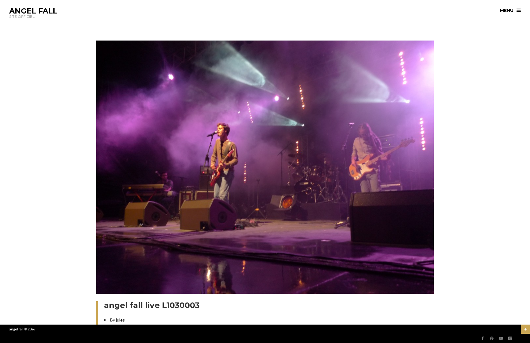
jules (120, 319)
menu (506, 10)
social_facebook (482, 338)
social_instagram (510, 338)
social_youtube (500, 338)
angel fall (16, 329)
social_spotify (491, 338)
